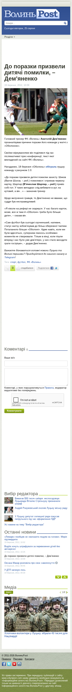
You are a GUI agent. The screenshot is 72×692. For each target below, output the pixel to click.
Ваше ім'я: (9, 357)
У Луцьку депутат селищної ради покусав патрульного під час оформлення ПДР (37, 517)
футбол (21, 262)
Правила (49, 387)
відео (8, 592)
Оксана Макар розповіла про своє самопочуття (29, 563)
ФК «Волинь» (34, 262)
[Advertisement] (36, 50)
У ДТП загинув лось (15, 570)
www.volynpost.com (12, 678)
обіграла (51, 166)
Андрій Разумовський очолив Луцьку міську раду (41, 508)
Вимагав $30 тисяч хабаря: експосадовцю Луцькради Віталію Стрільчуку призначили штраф (37, 501)
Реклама (17, 659)
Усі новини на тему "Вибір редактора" (24, 524)
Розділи (9, 36)
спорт (13, 262)
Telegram (9, 257)
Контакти (29, 659)
